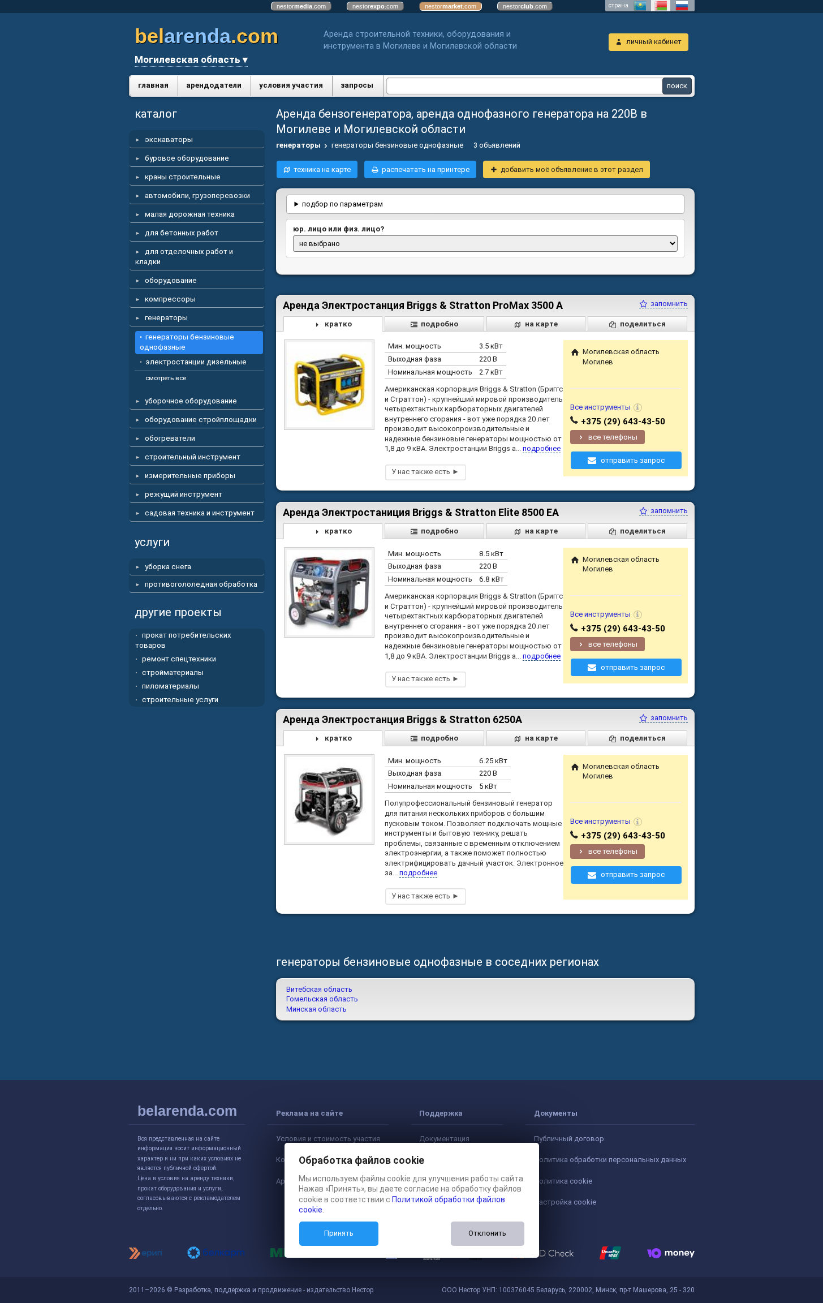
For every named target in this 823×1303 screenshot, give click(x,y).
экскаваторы (169, 139)
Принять (339, 1233)
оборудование (171, 280)
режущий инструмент (183, 494)
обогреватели (170, 438)
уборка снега (168, 566)
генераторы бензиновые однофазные (187, 342)
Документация (444, 1138)
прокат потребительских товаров (183, 640)
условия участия (291, 85)
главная (153, 85)
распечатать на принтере (425, 169)
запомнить (668, 303)
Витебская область (319, 989)
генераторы (166, 317)
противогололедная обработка (201, 584)
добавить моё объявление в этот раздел (572, 169)
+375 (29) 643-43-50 (623, 421)
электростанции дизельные (196, 362)
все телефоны (612, 437)
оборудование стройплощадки (201, 419)
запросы (357, 85)
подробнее (542, 448)
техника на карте (322, 169)
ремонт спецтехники (179, 659)
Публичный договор (569, 1138)
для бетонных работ (181, 233)
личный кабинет (654, 41)
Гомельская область (322, 999)
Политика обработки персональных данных (610, 1159)
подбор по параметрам (342, 204)
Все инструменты (600, 407)
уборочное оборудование (191, 401)
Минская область (316, 1009)
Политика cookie (563, 1181)
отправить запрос (633, 460)
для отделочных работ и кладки (184, 256)
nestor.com (301, 6)
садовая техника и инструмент (200, 513)
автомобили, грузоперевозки (197, 195)
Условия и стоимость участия (328, 1138)
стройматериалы (173, 672)
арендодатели (214, 85)
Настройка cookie (565, 1202)
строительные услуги (180, 699)
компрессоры (170, 299)
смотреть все (165, 378)
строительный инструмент (192, 457)
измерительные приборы (190, 475)
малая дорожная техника (190, 214)
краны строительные (183, 177)
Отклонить (487, 1233)
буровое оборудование (187, 158)
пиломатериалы (170, 686)
